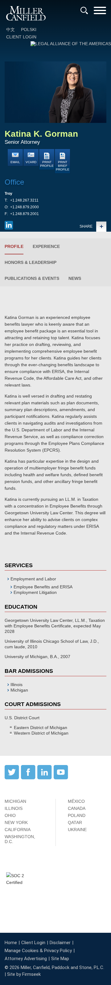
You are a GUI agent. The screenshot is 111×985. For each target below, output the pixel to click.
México (76, 801)
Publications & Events (32, 278)
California (18, 829)
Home (11, 942)
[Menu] (99, 12)
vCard (31, 162)
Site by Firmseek (24, 974)
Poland (76, 815)
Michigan (15, 801)
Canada (76, 808)
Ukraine (77, 829)
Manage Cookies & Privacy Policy (38, 950)
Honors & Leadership (30, 262)
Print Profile (47, 163)
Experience (46, 246)
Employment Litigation (35, 592)
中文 (10, 29)
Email (15, 162)
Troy (8, 193)
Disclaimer (60, 942)
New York (16, 822)
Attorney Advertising (26, 958)
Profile (14, 246)
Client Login (21, 36)
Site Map (60, 958)
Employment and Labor (33, 578)
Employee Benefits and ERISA (43, 586)
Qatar (75, 822)
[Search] (84, 10)
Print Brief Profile (62, 165)
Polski (28, 29)
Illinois (14, 808)
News (74, 278)
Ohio (10, 815)
